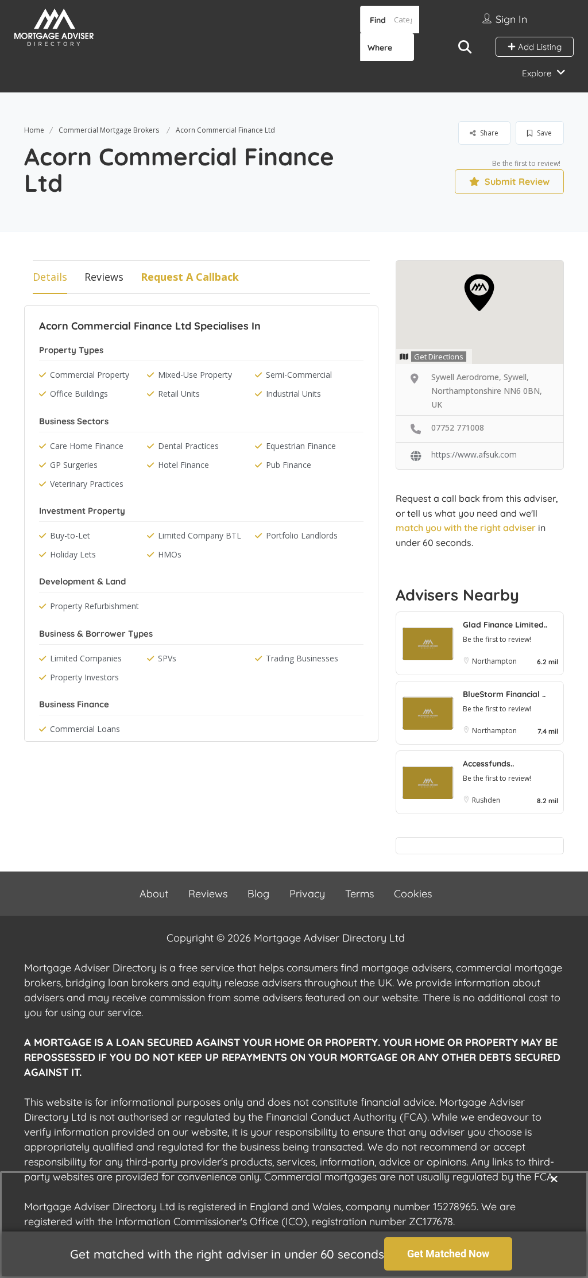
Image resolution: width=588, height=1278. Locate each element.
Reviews (103, 277)
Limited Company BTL (199, 535)
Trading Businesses (302, 658)
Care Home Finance (86, 445)
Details (50, 277)
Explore (536, 73)
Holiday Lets (73, 554)
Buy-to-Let (70, 535)
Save (543, 133)
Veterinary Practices (86, 483)
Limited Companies (86, 658)
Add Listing (539, 46)
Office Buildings (79, 393)
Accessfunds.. (488, 763)
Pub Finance (288, 464)
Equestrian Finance (301, 445)
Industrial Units (293, 393)
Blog (258, 893)
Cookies (413, 893)
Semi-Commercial (299, 374)
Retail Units (179, 393)
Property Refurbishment (94, 606)
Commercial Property (89, 374)
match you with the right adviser (466, 527)
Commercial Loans (85, 728)
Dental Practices (188, 445)
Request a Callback (190, 277)
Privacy (307, 893)
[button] (554, 1178)
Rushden (486, 800)
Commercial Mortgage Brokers (109, 130)
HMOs (169, 554)
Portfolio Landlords (302, 535)
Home (34, 130)
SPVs (167, 658)
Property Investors (84, 677)
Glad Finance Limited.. (505, 624)
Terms (359, 893)
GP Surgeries (74, 464)
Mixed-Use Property (195, 374)
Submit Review (516, 181)
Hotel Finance (183, 464)
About (154, 893)
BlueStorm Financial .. (504, 694)
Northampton (494, 661)
